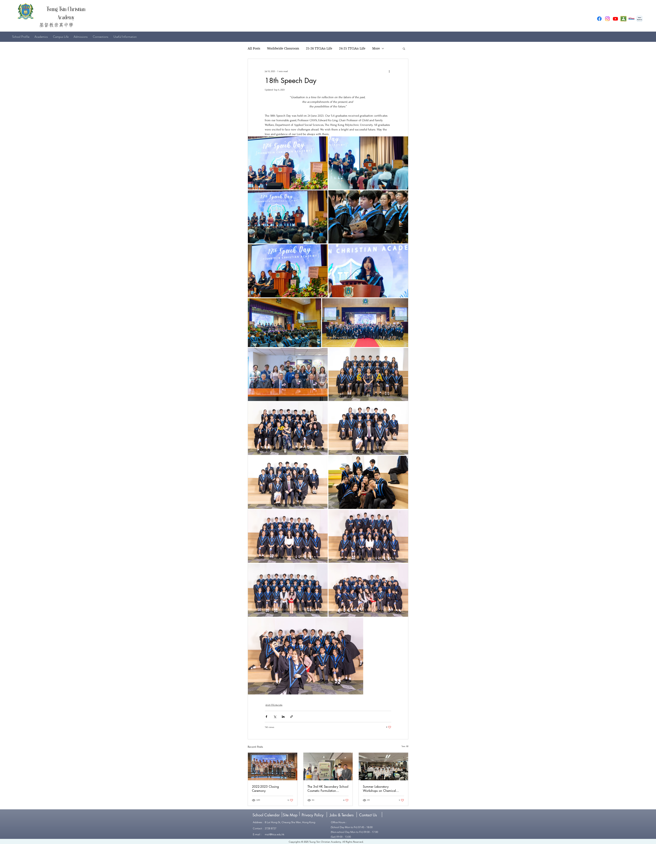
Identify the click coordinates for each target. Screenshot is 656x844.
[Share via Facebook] (266, 716)
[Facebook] (599, 19)
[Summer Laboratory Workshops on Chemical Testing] (383, 766)
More (376, 48)
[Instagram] (607, 19)
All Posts (254, 48)
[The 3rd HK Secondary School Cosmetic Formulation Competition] (328, 766)
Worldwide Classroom (283, 48)
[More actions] (389, 71)
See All (405, 746)
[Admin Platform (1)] (640, 19)
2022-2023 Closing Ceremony (265, 788)
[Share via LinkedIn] (283, 716)
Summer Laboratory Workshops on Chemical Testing (379, 788)
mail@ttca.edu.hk (274, 834)
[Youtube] (615, 19)
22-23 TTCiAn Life (273, 705)
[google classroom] (623, 19)
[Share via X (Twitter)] (274, 716)
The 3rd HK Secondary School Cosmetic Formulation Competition (328, 788)
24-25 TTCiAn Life (352, 48)
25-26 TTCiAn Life (319, 48)
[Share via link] (291, 716)
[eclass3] (631, 19)
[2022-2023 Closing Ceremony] (272, 766)
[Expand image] (288, 162)
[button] (404, 48)
